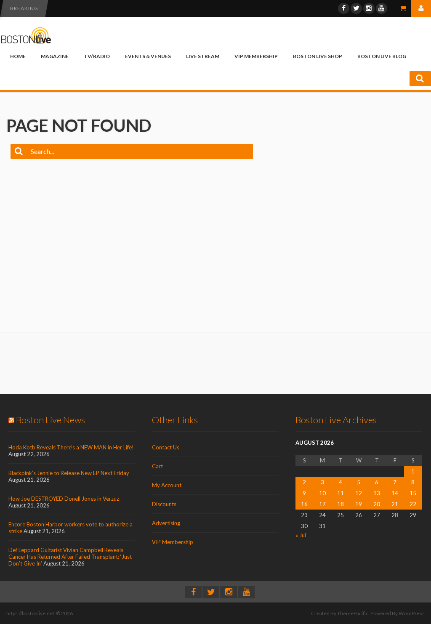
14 (394, 493)
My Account (166, 485)
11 (340, 493)
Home (18, 56)
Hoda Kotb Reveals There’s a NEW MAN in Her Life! (71, 447)
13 (376, 493)
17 (322, 504)
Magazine (55, 56)
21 (394, 504)
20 (376, 504)
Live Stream (202, 56)
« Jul (300, 535)
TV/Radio (97, 56)
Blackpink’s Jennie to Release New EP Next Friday (68, 473)
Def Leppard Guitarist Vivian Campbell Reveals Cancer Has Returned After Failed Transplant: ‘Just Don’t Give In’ (70, 557)
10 (322, 493)
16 (304, 504)
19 (358, 504)
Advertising (166, 523)
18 (340, 504)
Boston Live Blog (381, 56)
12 (358, 493)
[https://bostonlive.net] (26, 43)
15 (413, 493)
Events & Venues (148, 56)
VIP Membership (256, 56)
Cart (157, 466)
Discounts (164, 504)
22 (413, 504)
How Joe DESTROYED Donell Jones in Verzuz (63, 498)
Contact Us (165, 447)
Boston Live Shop (317, 56)
